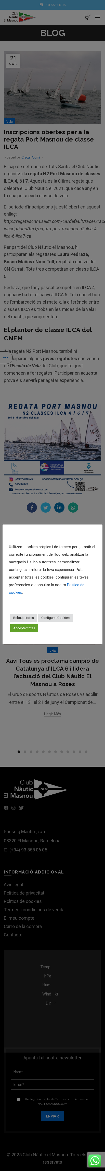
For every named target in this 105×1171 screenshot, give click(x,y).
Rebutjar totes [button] (23, 618)
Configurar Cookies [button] (55, 618)
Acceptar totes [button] (24, 628)
